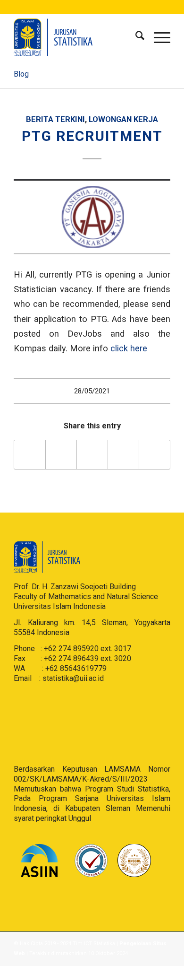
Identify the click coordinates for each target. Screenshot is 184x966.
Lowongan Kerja (123, 119)
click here (128, 348)
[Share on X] (61, 454)
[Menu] (157, 37)
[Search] (135, 37)
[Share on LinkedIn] (123, 454)
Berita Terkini (55, 119)
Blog (21, 74)
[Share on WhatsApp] (92, 454)
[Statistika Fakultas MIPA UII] (76, 37)
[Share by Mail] (154, 454)
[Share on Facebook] (29, 454)
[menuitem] (135, 37)
